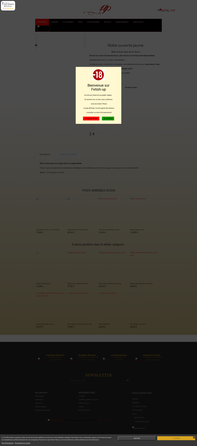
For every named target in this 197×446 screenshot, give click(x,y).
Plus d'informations (8, 443)
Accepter (176, 438)
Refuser (137, 438)
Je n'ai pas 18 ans (91, 118)
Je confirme (108, 118)
